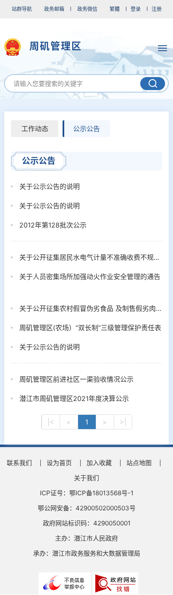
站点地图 (139, 463)
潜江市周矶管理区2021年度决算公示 (74, 398)
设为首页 (59, 463)
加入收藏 (99, 463)
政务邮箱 (54, 9)
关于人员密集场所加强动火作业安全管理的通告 (89, 276)
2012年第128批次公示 (52, 225)
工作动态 (34, 128)
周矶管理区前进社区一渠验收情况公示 (76, 379)
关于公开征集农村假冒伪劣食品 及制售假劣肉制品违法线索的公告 (90, 308)
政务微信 (87, 9)
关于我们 (86, 478)
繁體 (115, 9)
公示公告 (86, 128)
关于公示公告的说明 (49, 186)
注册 (157, 9)
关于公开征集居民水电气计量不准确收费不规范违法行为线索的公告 (90, 257)
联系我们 (19, 463)
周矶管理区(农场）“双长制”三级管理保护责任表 (90, 327)
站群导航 (22, 9)
